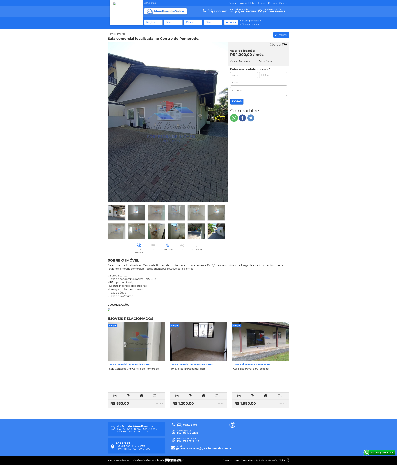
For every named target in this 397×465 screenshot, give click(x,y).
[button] (153, 22)
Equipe (262, 3)
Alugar (243, 3)
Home (111, 33)
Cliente (283, 3)
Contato (272, 3)
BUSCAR (231, 22)
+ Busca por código (250, 20)
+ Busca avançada (249, 24)
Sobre (253, 3)
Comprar (233, 3)
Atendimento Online (169, 11)
